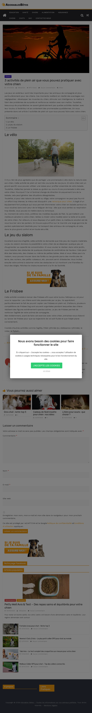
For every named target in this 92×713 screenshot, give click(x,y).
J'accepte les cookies (46, 365)
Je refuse (46, 371)
